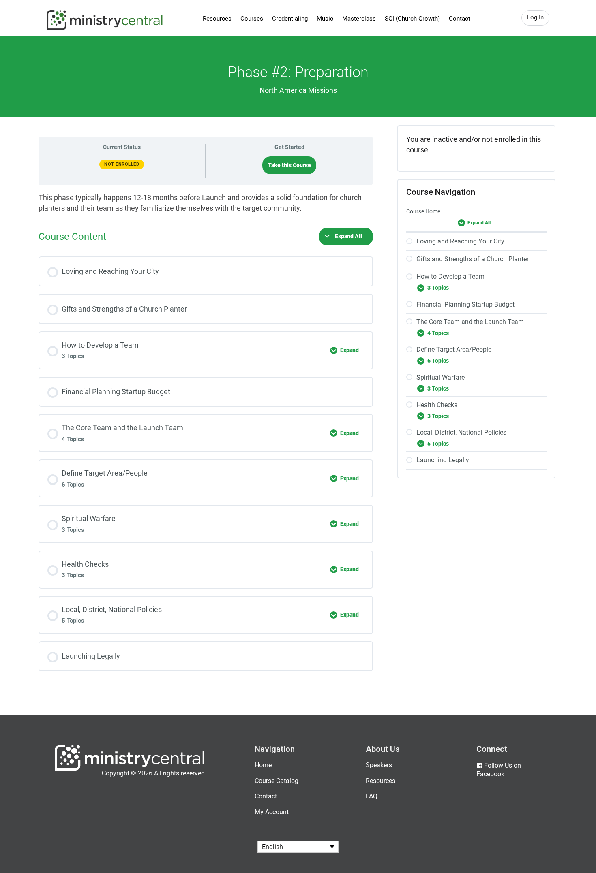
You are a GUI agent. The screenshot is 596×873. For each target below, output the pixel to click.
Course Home (423, 211)
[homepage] (129, 769)
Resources (217, 18)
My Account (272, 812)
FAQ (371, 796)
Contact (459, 18)
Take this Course (289, 165)
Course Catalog (276, 781)
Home (263, 765)
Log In (535, 17)
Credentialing (290, 18)
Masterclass (359, 18)
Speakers (379, 765)
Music (325, 18)
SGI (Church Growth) (412, 18)
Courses (251, 18)
